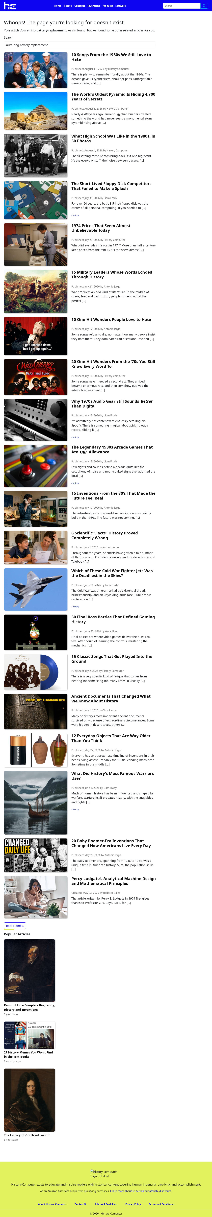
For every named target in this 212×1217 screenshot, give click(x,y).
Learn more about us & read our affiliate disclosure (140, 1200)
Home (57, 15)
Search (8, 47)
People (68, 15)
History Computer (118, 78)
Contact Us (81, 1213)
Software (120, 15)
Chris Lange (109, 719)
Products (108, 15)
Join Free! (182, 5)
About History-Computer (52, 1213)
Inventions (94, 15)
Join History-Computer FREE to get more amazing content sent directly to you (68, 5)
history (76, 224)
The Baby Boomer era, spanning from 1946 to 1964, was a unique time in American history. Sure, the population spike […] (112, 874)
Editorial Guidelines (106, 1213)
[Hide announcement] (209, 4)
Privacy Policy (133, 1213)
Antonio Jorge (112, 296)
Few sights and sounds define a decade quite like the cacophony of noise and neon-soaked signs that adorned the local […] (113, 480)
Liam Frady (110, 207)
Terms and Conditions (161, 1213)
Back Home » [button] (15, 935)
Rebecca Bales (111, 902)
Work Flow (111, 640)
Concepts (79, 15)
